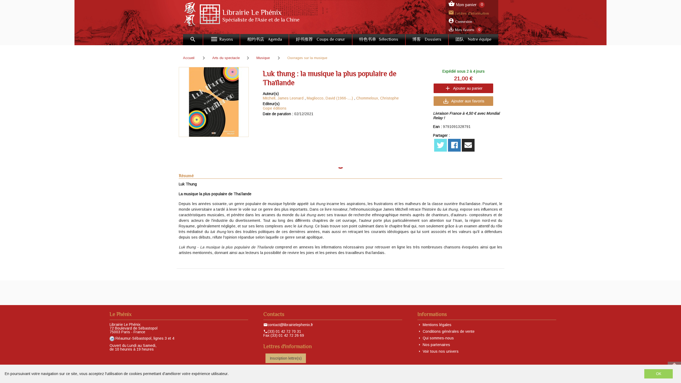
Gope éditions (274, 108)
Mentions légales (437, 325)
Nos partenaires (436, 345)
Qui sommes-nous (438, 338)
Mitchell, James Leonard (283, 98)
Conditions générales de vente (449, 331)
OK (658, 374)
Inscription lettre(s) (286, 358)
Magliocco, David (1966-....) (330, 98)
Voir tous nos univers (441, 351)
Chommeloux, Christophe (377, 98)
